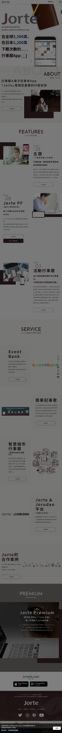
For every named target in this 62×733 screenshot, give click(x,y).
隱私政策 (3, 730)
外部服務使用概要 (13, 730)
